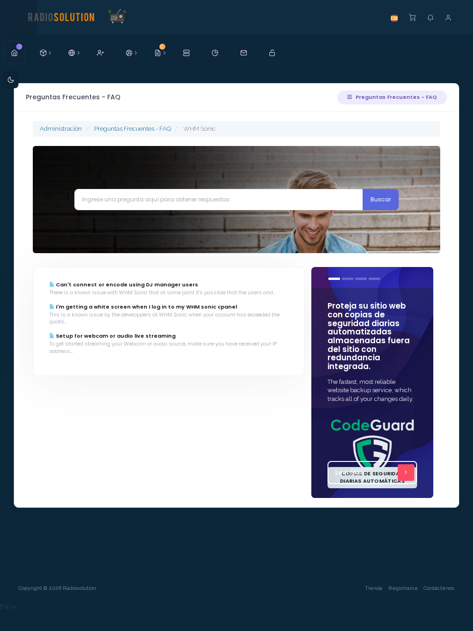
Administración (61, 128)
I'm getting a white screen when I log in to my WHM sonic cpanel (146, 306)
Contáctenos (439, 588)
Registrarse (403, 588)
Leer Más (349, 472)
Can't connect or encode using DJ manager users (126, 284)
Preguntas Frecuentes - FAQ (395, 97)
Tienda (373, 588)
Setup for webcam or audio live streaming (115, 336)
